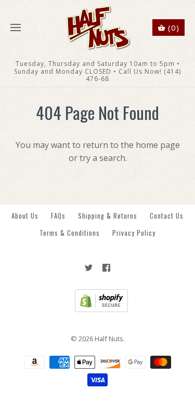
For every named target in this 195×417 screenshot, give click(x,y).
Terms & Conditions (70, 233)
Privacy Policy (133, 233)
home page (158, 145)
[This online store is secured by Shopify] (97, 309)
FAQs (58, 216)
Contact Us (167, 216)
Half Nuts (109, 338)
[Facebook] (106, 268)
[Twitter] (89, 268)
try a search (102, 158)
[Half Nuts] (97, 27)
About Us (24, 216)
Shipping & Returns (107, 216)
